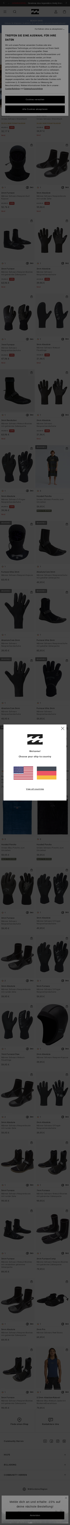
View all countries (35, 789)
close (62, 728)
